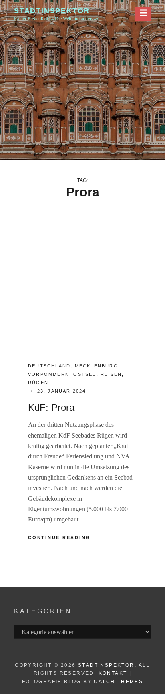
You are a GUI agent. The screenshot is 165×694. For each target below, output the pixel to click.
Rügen (38, 382)
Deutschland (49, 365)
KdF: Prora (51, 407)
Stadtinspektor (52, 11)
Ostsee (84, 374)
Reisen (111, 374)
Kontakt (113, 673)
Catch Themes (118, 681)
